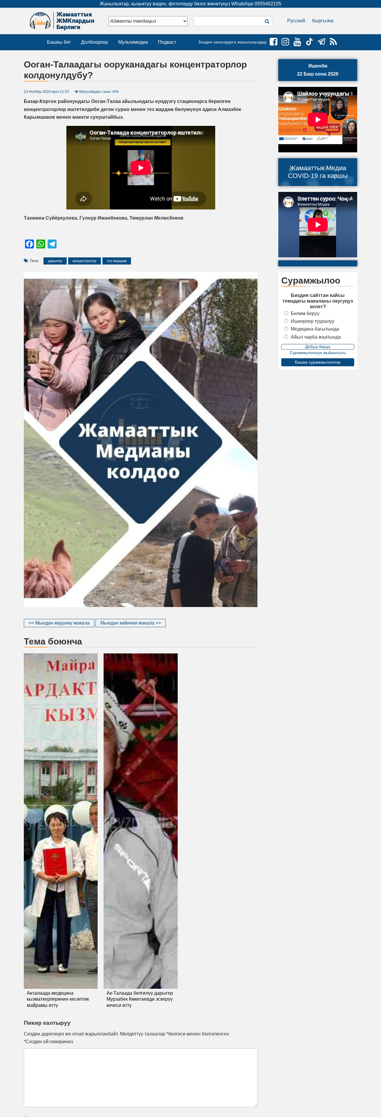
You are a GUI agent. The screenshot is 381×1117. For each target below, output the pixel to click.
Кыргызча (322, 20)
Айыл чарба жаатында (316, 337)
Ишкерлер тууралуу (312, 321)
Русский (296, 20)
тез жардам (117, 261)
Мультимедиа (133, 42)
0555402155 (267, 3)
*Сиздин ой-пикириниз (48, 1041)
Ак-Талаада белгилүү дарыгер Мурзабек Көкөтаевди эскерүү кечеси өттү (140, 999)
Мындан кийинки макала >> (130, 622)
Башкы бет (59, 42)
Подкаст (167, 42)
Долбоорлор (94, 42)
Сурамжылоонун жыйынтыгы (318, 352)
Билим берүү (305, 313)
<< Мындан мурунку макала (59, 622)
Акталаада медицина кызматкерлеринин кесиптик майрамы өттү (58, 999)
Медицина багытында (315, 328)
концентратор (84, 261)
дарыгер (55, 261)
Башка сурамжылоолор (318, 362)
